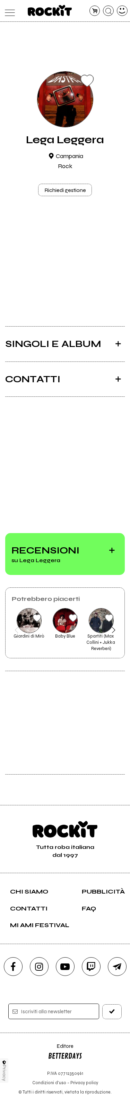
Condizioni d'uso (49, 1082)
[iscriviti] (112, 1011)
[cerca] (108, 11)
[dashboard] (122, 11)
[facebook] (13, 966)
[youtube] (65, 966)
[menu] (8, 11)
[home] (50, 10)
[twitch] (91, 966)
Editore (60, 1049)
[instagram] (39, 966)
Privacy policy (84, 1082)
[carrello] (94, 11)
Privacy (4, 1073)
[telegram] (117, 966)
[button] (16, 630)
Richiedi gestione (65, 190)
